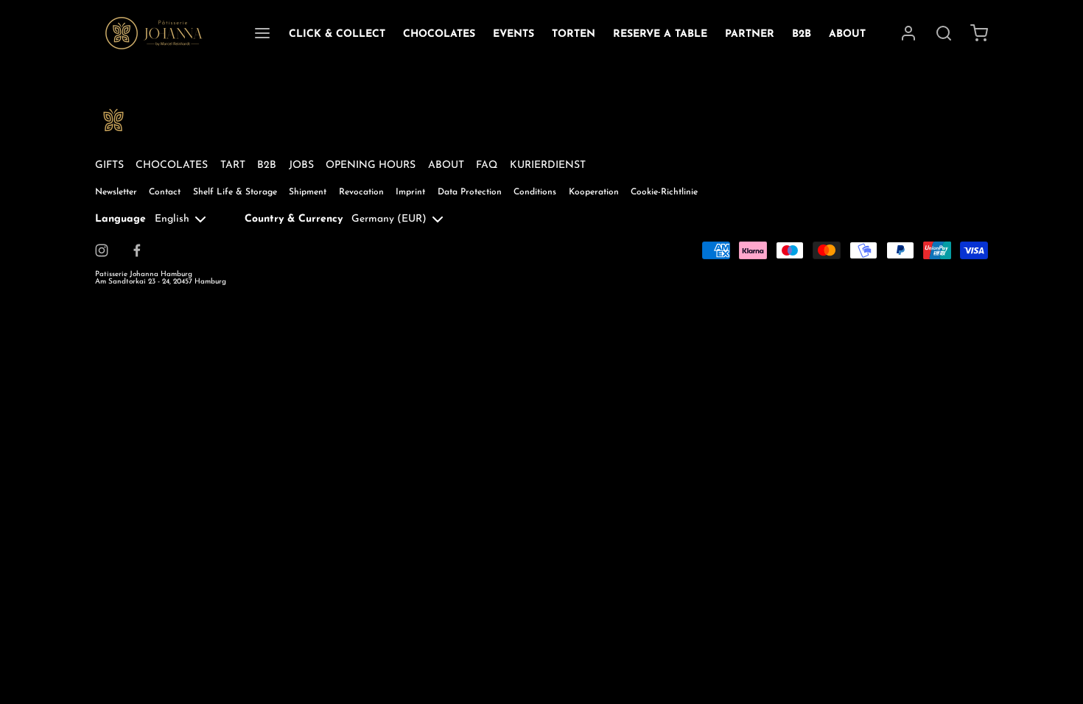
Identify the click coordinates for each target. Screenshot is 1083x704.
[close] (943, 33)
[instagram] (101, 250)
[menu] (262, 33)
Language (120, 219)
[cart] (979, 33)
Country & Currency (294, 219)
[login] (908, 33)
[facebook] (137, 250)
